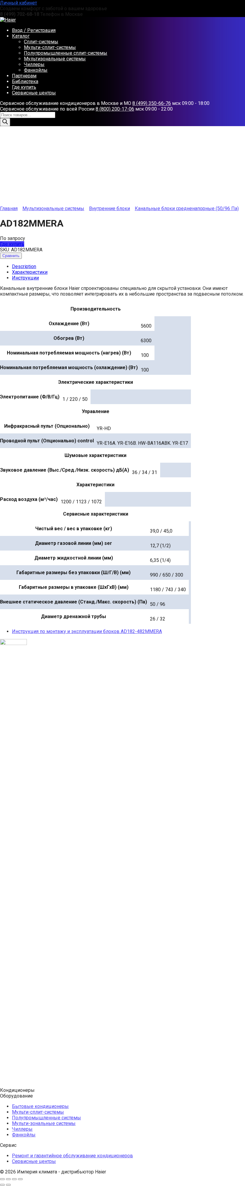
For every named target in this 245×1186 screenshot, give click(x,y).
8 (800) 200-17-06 (115, 109)
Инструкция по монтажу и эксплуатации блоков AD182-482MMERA (87, 631)
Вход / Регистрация (34, 30)
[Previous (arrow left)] (2, 1185)
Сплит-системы (41, 42)
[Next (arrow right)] (8, 1185)
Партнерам (24, 76)
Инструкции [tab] (25, 278)
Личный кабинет (18, 3)
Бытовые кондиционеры (40, 1106)
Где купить (24, 87)
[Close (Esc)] (2, 1179)
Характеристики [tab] (30, 272)
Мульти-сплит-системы (50, 47)
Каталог (21, 36)
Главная (9, 208)
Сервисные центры (34, 93)
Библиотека (25, 81)
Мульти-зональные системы (44, 1123)
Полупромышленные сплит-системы (65, 53)
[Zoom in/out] (20, 1179)
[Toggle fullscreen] (14, 1179)
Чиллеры (34, 64)
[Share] (8, 1179)
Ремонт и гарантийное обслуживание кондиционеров (72, 1156)
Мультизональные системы (55, 59)
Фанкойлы (36, 70)
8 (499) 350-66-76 (151, 103)
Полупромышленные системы (46, 1118)
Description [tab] (24, 266)
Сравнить (10, 255)
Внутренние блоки (109, 208)
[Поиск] (5, 122)
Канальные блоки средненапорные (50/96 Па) (187, 208)
